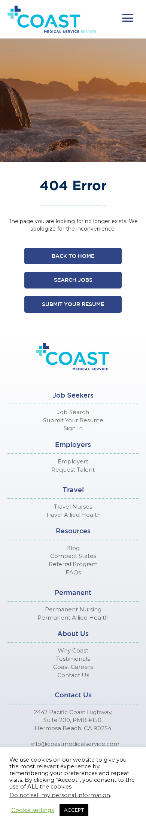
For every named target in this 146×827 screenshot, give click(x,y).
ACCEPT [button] (74, 810)
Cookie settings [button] (32, 810)
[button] (127, 18)
